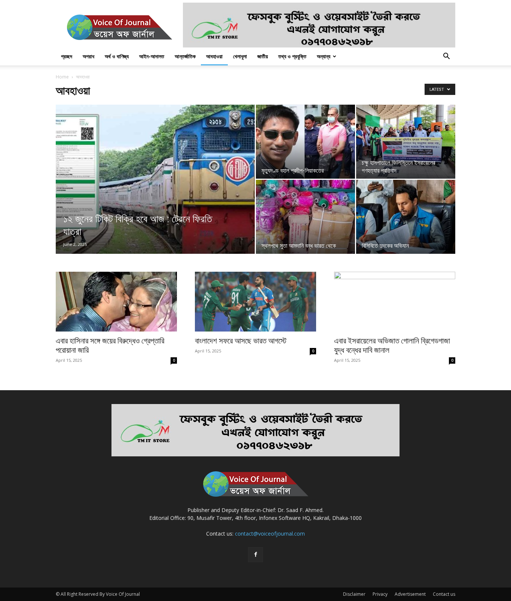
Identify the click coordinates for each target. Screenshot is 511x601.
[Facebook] (255, 554)
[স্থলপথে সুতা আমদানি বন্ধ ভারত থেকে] (305, 217)
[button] (446, 57)
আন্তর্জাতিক (185, 56)
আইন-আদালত (151, 56)
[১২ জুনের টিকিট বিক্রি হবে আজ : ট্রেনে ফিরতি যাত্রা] (155, 191)
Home (62, 77)
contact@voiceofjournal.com (270, 533)
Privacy (380, 594)
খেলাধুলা (240, 56)
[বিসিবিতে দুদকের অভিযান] (405, 217)
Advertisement (410, 594)
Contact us (444, 594)
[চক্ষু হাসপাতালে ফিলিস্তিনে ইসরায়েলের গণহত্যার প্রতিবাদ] (405, 142)
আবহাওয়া (214, 56)
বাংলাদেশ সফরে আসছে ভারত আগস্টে (241, 340)
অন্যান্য (323, 56)
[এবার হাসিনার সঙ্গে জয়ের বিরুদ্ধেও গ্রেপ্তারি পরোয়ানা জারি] (116, 302)
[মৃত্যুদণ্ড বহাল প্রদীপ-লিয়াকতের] (305, 142)
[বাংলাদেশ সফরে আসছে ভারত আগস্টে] (255, 302)
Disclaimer (354, 594)
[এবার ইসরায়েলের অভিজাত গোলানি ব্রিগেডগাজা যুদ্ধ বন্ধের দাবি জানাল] (394, 302)
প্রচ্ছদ (66, 56)
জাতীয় (262, 56)
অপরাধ (88, 56)
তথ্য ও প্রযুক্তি (292, 56)
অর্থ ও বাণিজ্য (117, 56)
